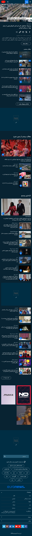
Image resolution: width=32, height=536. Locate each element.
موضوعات (29, 492)
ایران (17, 240)
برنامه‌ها (13, 508)
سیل (14, 473)
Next (30, 502)
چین (17, 351)
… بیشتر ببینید (26, 43)
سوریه (16, 316)
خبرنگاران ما (28, 511)
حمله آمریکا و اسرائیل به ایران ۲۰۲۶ (21, 469)
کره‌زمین (13, 499)
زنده (3, 1)
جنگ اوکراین (6, 469)
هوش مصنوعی (23, 476)
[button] (23, 103)
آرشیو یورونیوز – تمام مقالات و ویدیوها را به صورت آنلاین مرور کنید (8, 512)
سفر (12, 480)
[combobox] (16, 456)
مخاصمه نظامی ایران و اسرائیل (16, 466)
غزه (17, 257)
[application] (16, 13)
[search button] (4, 456)
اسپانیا (20, 473)
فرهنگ (14, 505)
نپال (7, 476)
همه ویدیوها (6, 378)
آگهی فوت (14, 476)
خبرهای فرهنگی (15, 223)
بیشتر (30, 521)
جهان (14, 496)
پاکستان (16, 308)
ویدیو (30, 508)
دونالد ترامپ (6, 473)
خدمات (29, 517)
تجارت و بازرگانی (27, 499)
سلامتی (19, 480)
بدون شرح (29, 157)
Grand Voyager (14, 231)
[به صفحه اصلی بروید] (26, 2)
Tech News (28, 216)
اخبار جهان (16, 274)
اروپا (30, 496)
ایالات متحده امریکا (14, 249)
